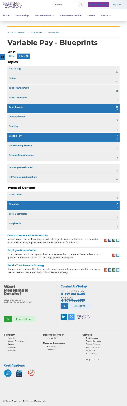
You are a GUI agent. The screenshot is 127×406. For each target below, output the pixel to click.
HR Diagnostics (92, 338)
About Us (11, 338)
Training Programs (93, 344)
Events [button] (104, 15)
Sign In (117, 4)
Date (12, 56)
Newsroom (12, 350)
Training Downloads (93, 341)
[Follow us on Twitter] (71, 317)
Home (6, 15)
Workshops (90, 350)
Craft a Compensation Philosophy (27, 235)
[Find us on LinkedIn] (64, 317)
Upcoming (51, 350)
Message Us (79, 305)
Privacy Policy (40, 401)
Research (22, 32)
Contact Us (12, 347)
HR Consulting (91, 353)
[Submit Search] (81, 4)
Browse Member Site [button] (70, 15)
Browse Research (53, 347)
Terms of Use (28, 401)
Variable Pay (53, 32)
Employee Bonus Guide (21, 250)
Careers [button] (91, 15)
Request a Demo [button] (98, 4)
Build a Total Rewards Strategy (25, 265)
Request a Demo (23, 319)
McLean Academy (93, 347)
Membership (22, 15)
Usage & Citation (92, 359)
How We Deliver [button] (43, 15)
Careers (11, 344)
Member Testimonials (16, 341)
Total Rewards (37, 32)
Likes (22, 56)
